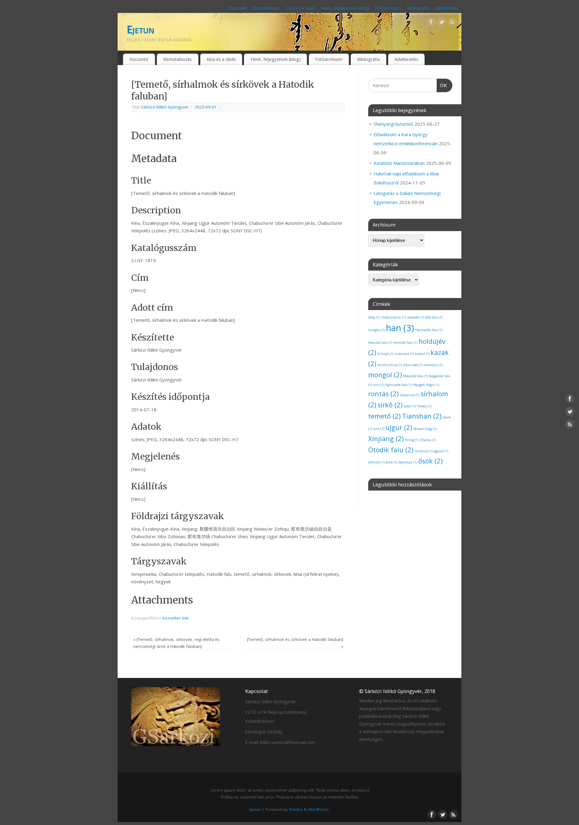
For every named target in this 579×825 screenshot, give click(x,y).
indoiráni (404, 354)
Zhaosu (428, 440)
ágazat (441, 451)
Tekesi (424, 406)
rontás (383, 393)
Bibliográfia (418, 8)
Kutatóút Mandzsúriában (399, 163)
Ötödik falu (390, 449)
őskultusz (407, 462)
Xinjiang (386, 438)
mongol (385, 374)
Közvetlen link (175, 618)
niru (378, 385)
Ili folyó (386, 354)
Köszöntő (238, 8)
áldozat (376, 462)
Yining (412, 440)
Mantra (295, 809)
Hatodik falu (380, 342)
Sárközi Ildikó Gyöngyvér (164, 107)
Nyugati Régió (426, 385)
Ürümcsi (423, 451)
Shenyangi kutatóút (393, 124)
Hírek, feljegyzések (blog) (345, 8)
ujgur (398, 427)
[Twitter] (441, 23)
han (400, 328)
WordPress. (319, 809)
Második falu (415, 376)
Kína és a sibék (300, 8)
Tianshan (421, 416)
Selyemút (409, 395)
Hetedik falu (405, 342)
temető (384, 416)
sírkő (390, 404)
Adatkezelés (446, 8)
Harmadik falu (428, 330)
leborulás (412, 365)
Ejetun (140, 29)
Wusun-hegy (425, 429)
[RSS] (452, 23)
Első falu (433, 317)
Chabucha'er (393, 317)
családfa (415, 317)
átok (391, 462)
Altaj (374, 317)
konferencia (390, 365)
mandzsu (432, 365)
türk (378, 429)
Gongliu (376, 330)
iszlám (422, 354)
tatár (410, 406)
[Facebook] (431, 23)
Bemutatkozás (266, 8)
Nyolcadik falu (398, 385)
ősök (430, 460)
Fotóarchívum (388, 8)
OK (442, 85)
